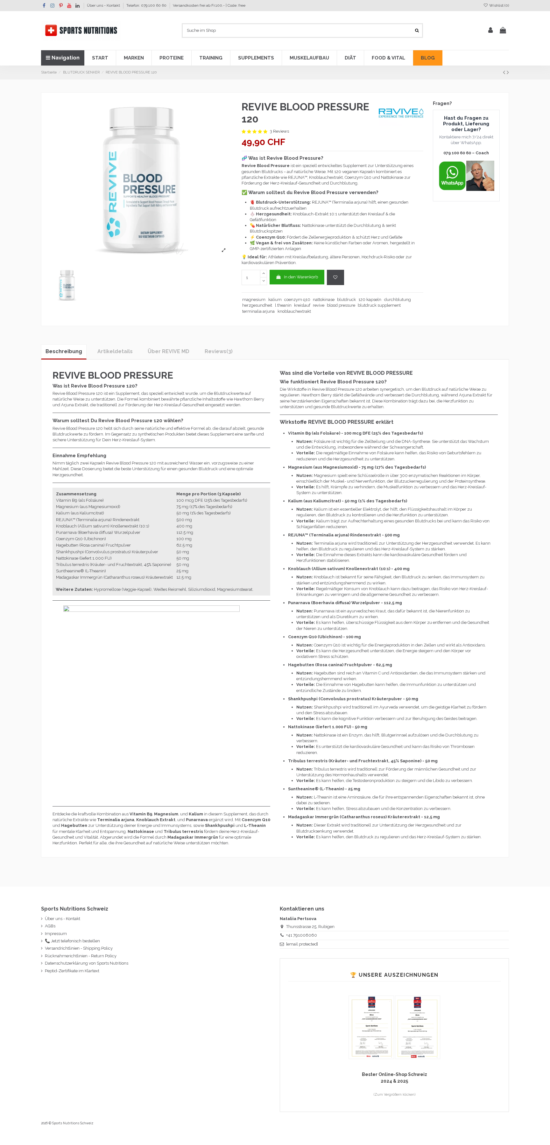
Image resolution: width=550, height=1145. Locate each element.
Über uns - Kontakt (104, 5)
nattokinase (324, 299)
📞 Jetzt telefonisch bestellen (72, 941)
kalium (275, 299)
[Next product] (508, 72)
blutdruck (346, 299)
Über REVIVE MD (168, 351)
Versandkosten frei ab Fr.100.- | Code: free (209, 5)
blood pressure (341, 305)
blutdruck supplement (379, 305)
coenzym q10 (297, 299)
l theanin (283, 305)
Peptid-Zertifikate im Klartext (72, 970)
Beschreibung (64, 351)
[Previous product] (505, 72)
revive (318, 305)
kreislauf (302, 305)
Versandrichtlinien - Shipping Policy (79, 948)
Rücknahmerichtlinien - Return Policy (80, 955)
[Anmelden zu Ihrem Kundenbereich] (490, 30)
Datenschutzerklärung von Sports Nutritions (86, 963)
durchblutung (397, 299)
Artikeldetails (115, 351)
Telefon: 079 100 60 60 (146, 5)
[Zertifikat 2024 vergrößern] (417, 1026)
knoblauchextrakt (294, 311)
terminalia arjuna (258, 311)
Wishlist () (498, 5)
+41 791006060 (301, 935)
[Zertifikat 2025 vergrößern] (372, 1026)
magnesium (253, 299)
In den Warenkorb (301, 277)
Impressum (56, 933)
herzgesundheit (257, 305)
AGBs (50, 926)
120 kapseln (369, 299)
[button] (100, 58)
